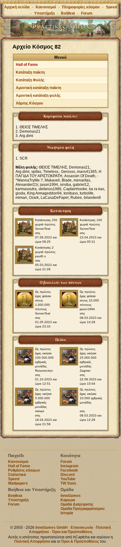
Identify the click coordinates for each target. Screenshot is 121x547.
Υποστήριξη (45, 13)
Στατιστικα (17, 474)
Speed (111, 7)
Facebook (69, 470)
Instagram (69, 466)
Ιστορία (66, 513)
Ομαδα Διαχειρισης (76, 504)
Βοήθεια (68, 13)
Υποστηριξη (18, 500)
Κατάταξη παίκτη (30, 72)
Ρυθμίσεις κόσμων (24, 470)
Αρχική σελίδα (16, 7)
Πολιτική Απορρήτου (32, 541)
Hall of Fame (27, 64)
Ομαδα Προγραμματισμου (82, 508)
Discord (67, 474)
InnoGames (70, 496)
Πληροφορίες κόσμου (81, 7)
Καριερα (67, 500)
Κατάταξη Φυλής (30, 80)
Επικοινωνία (82, 527)
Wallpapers (18, 483)
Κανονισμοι (18, 461)
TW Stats (68, 483)
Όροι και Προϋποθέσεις (72, 532)
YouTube (67, 479)
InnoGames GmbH (51, 527)
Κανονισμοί (46, 7)
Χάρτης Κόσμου (29, 103)
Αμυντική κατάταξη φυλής (38, 95)
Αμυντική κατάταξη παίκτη (38, 88)
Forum (86, 13)
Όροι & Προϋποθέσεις (80, 541)
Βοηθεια (15, 496)
